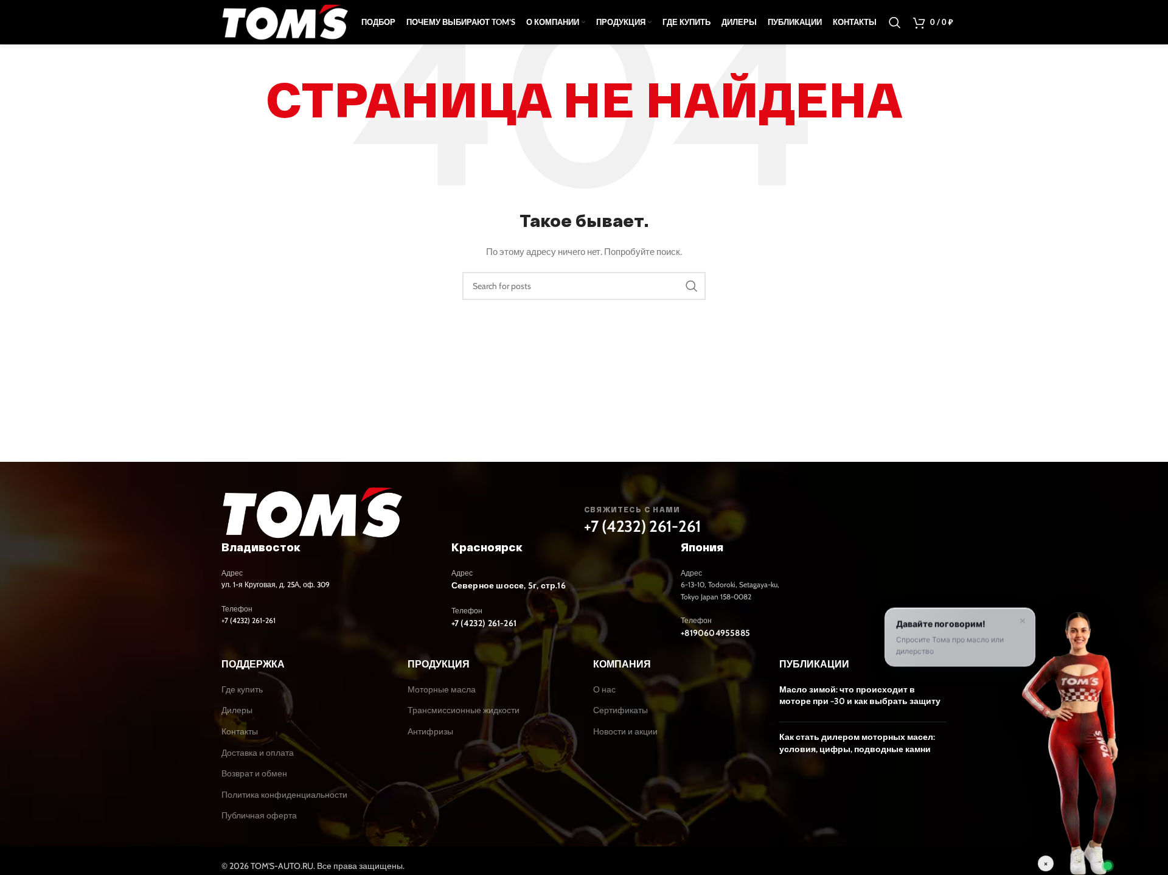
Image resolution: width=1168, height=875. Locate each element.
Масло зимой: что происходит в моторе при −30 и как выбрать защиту (859, 695)
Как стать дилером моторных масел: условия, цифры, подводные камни (857, 743)
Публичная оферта (259, 815)
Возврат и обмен (254, 773)
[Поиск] (895, 22)
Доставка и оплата (257, 752)
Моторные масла (442, 689)
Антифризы (430, 731)
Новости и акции (625, 731)
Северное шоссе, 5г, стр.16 (508, 585)
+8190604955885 (715, 632)
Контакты (239, 731)
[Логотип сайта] (285, 21)
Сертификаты (620, 710)
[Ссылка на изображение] (312, 512)
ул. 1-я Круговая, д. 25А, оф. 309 (275, 584)
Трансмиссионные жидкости (464, 710)
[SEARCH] (692, 286)
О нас (604, 689)
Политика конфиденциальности (284, 794)
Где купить (242, 689)
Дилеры (236, 710)
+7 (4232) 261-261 (642, 526)
